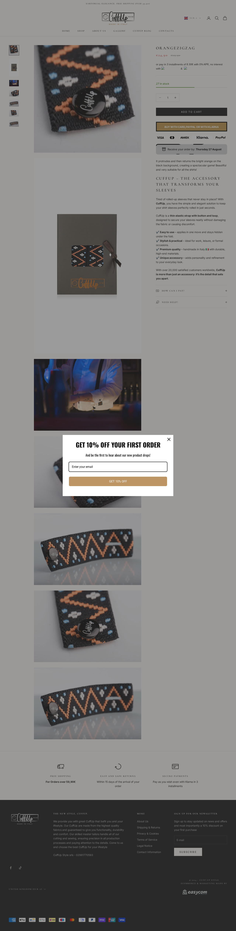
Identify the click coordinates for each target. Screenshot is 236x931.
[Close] (168, 439)
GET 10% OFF (118, 481)
